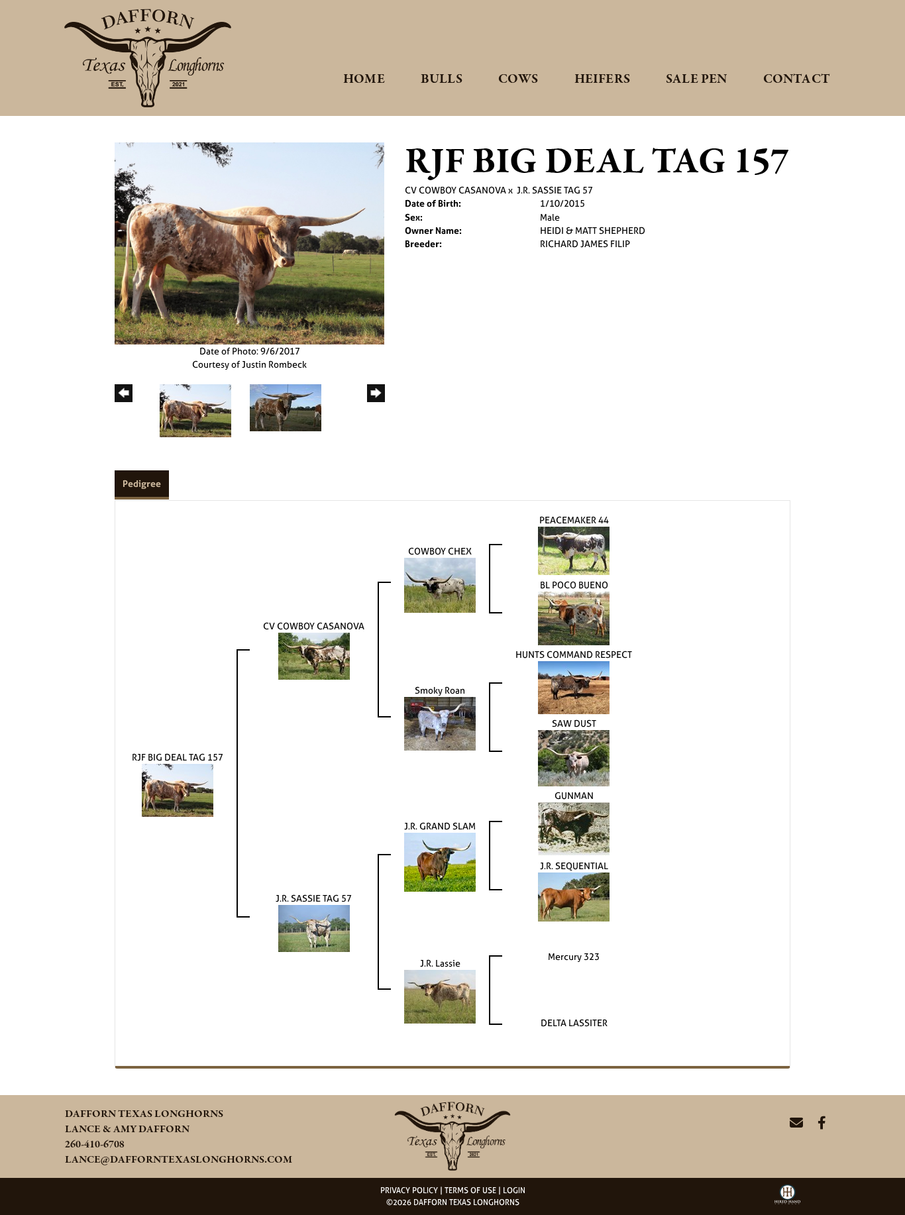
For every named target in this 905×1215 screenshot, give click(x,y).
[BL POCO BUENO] (574, 617)
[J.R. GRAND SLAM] (440, 861)
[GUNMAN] (574, 828)
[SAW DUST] (574, 757)
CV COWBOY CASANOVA (455, 190)
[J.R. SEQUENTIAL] (574, 896)
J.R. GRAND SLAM (440, 825)
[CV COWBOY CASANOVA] (314, 655)
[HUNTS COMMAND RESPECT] (574, 686)
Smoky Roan (440, 690)
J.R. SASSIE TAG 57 (555, 190)
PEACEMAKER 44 (574, 519)
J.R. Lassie (440, 963)
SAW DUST (574, 723)
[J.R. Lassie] (440, 995)
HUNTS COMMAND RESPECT (573, 654)
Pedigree (142, 483)
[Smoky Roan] (440, 723)
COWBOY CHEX (440, 551)
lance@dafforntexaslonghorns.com (178, 1160)
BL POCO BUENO (574, 584)
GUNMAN (574, 795)
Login (514, 1190)
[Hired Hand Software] (787, 1199)
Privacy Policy (409, 1190)
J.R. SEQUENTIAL (574, 865)
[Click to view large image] (249, 242)
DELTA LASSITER (574, 1022)
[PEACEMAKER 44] (574, 549)
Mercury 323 (574, 956)
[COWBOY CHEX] (440, 584)
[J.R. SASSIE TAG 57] (314, 928)
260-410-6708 (95, 1144)
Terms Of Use (470, 1190)
